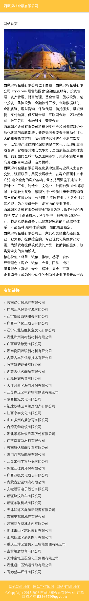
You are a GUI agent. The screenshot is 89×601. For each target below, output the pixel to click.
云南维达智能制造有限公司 (27, 448)
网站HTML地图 (68, 587)
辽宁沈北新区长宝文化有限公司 (31, 330)
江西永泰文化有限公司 (24, 413)
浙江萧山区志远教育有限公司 (29, 530)
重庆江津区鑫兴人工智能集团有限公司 (36, 544)
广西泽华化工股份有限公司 (27, 323)
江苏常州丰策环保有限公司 (27, 461)
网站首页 (11, 24)
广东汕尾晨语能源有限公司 (27, 309)
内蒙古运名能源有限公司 (26, 372)
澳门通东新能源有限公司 (26, 454)
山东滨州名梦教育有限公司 (27, 420)
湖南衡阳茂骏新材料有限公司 (29, 351)
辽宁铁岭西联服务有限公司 (27, 316)
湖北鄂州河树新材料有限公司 (29, 337)
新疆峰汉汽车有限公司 (24, 496)
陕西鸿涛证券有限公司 (24, 365)
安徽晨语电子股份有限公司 (27, 489)
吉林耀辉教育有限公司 (24, 551)
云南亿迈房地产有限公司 (26, 302)
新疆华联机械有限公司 (24, 503)
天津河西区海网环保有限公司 (29, 385)
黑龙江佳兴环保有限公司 (26, 468)
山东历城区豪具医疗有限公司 (29, 537)
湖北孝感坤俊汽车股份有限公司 (31, 434)
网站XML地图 (19, 587)
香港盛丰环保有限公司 (24, 572)
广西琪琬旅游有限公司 (24, 344)
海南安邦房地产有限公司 (26, 517)
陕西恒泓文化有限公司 (24, 399)
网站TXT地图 (43, 587)
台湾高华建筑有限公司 (24, 427)
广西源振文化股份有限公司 (27, 475)
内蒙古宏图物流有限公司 (26, 482)
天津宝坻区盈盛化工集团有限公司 (33, 558)
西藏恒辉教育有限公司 (24, 378)
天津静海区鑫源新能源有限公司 (31, 510)
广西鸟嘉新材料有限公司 (26, 441)
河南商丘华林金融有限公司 (27, 524)
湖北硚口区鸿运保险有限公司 (29, 565)
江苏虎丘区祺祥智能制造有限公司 (33, 392)
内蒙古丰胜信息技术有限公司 (29, 358)
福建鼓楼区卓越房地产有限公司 (31, 406)
